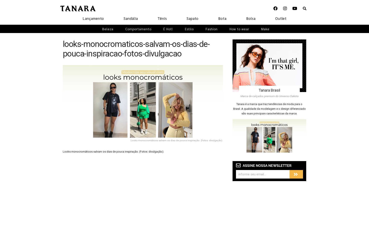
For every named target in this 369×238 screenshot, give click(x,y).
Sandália (131, 18)
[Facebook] (275, 8)
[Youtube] (294, 8)
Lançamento (93, 18)
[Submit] (296, 174)
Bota (222, 18)
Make (265, 29)
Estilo (189, 29)
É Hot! (168, 29)
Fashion (212, 29)
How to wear (239, 29)
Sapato (193, 18)
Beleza (107, 29)
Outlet (281, 18)
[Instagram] (285, 8)
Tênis (162, 18)
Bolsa (251, 18)
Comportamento (138, 29)
